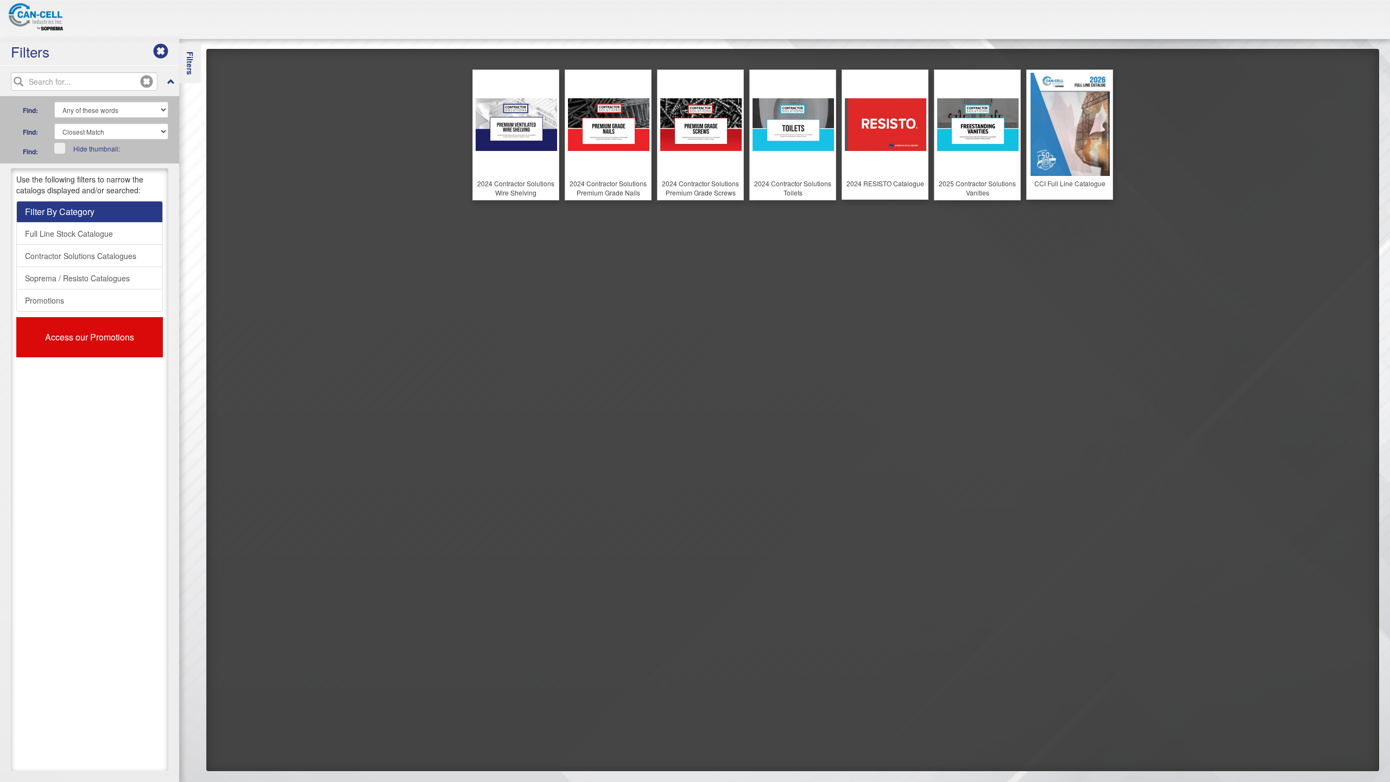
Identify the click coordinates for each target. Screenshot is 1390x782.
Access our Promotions (89, 337)
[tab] (89, 211)
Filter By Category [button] (59, 212)
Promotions (44, 300)
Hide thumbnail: (96, 148)
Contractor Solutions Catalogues (80, 255)
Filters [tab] (190, 63)
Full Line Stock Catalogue (69, 233)
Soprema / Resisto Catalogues (77, 278)
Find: (30, 110)
